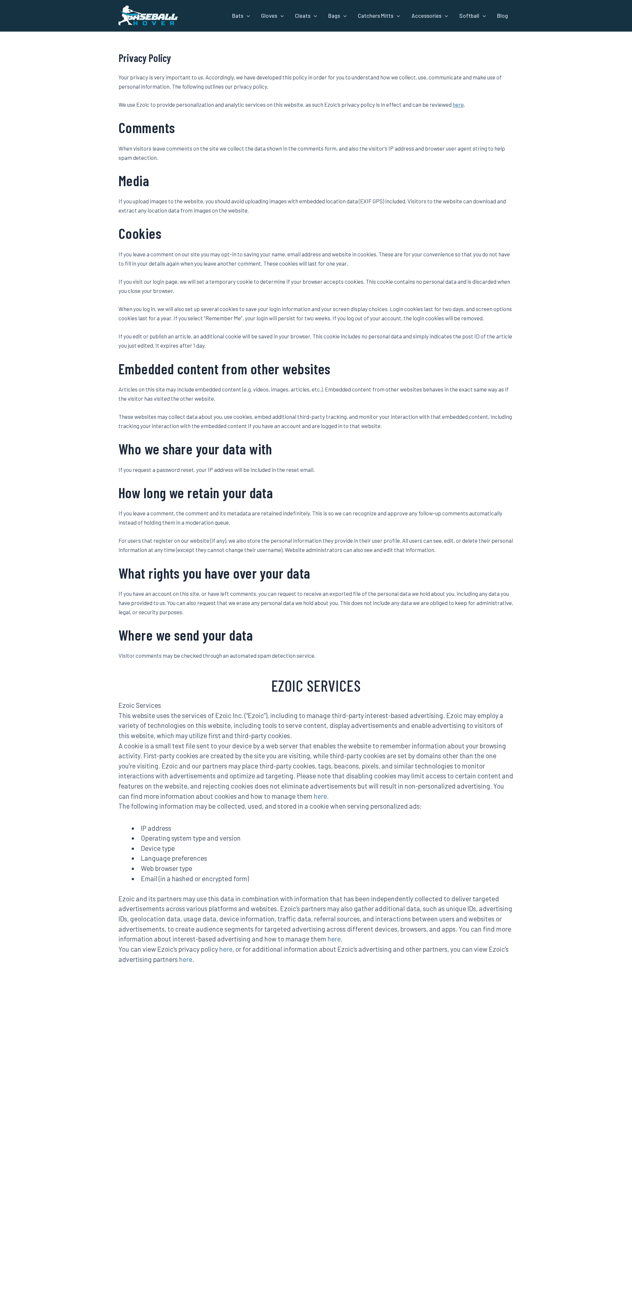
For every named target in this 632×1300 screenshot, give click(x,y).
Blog (502, 15)
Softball (469, 15)
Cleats (302, 15)
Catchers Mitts (375, 15)
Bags (334, 15)
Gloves (269, 15)
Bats (237, 15)
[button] (246, 15)
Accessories (426, 15)
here (458, 104)
